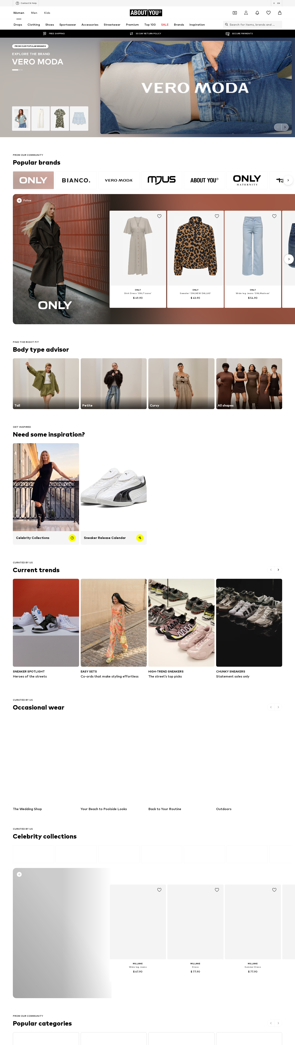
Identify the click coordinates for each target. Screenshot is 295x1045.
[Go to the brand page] (147, 87)
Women (18, 12)
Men (34, 12)
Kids (47, 12)
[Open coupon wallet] (234, 12)
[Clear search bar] (279, 24)
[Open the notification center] (257, 12)
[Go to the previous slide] (277, 127)
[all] (152, 180)
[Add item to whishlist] (159, 216)
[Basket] (279, 12)
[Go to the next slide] (285, 127)
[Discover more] (55, 259)
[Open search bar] (225, 24)
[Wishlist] (268, 12)
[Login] (246, 12)
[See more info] (58, 201)
